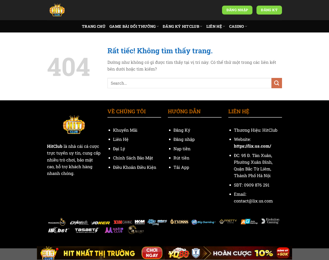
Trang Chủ (93, 26)
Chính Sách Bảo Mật (133, 158)
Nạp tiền (182, 148)
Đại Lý (119, 148)
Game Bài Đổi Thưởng (132, 26)
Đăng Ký (181, 130)
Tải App (181, 167)
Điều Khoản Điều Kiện (134, 167)
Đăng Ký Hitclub (181, 26)
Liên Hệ (214, 26)
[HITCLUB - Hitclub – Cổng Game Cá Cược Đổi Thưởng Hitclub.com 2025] (69, 10)
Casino (236, 26)
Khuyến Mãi (126, 130)
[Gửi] (276, 83)
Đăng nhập (184, 139)
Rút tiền (181, 158)
